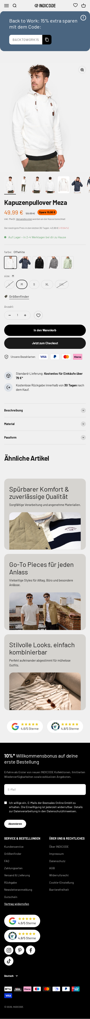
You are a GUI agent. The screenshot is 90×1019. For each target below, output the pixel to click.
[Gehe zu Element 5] (63, 185)
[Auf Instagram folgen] (8, 950)
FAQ (6, 861)
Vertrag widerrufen (16, 904)
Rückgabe (10, 882)
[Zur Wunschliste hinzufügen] (38, 315)
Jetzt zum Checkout (45, 343)
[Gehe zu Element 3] (37, 185)
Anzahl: (9, 306)
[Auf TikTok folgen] (8, 961)
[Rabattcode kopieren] (46, 39)
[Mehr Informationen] (83, 17)
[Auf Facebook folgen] (30, 950)
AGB (52, 868)
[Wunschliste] (75, 6)
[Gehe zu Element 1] (10, 185)
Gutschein (10, 897)
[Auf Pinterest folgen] (19, 950)
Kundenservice (13, 846)
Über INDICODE (59, 846)
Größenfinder (12, 853)
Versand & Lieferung (17, 875)
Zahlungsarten (13, 868)
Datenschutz (57, 861)
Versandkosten (24, 218)
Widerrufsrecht (59, 875)
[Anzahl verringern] (9, 315)
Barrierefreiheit (59, 889)
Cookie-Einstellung (61, 882)
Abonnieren (15, 823)
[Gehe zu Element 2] (23, 185)
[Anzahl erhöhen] (25, 315)
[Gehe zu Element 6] (77, 185)
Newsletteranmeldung (18, 889)
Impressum (56, 853)
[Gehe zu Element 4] (50, 185)
